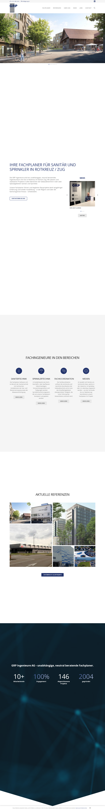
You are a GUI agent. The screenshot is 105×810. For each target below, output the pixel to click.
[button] (51, 8)
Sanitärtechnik (19, 378)
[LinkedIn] (94, 1)
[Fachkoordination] (64, 371)
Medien (86, 378)
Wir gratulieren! (75, 208)
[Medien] (86, 371)
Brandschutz (16, 518)
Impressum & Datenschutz (81, 808)
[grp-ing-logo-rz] (13, 8)
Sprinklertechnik (41, 378)
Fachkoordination (64, 378)
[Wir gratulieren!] (82, 193)
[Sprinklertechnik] (41, 371)
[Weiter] (97, 195)
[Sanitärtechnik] (19, 371)
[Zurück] (67, 195)
